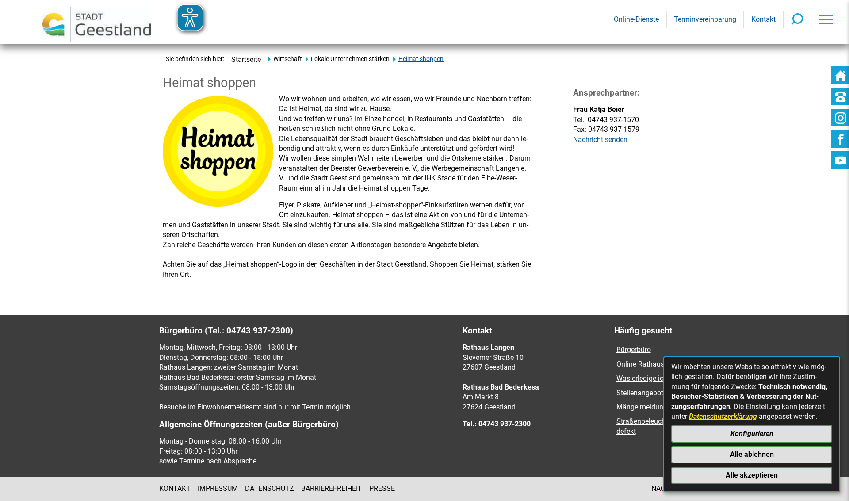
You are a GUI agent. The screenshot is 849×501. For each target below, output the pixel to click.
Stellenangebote (641, 393)
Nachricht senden (600, 139)
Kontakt (175, 488)
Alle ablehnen (752, 454)
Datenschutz (269, 488)
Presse (382, 488)
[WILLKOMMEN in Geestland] (96, 22)
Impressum (218, 488)
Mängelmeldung (641, 407)
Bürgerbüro (633, 349)
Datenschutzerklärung (723, 416)
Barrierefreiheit (331, 488)
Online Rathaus (641, 364)
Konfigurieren (751, 433)
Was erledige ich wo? (649, 378)
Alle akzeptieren (752, 475)
